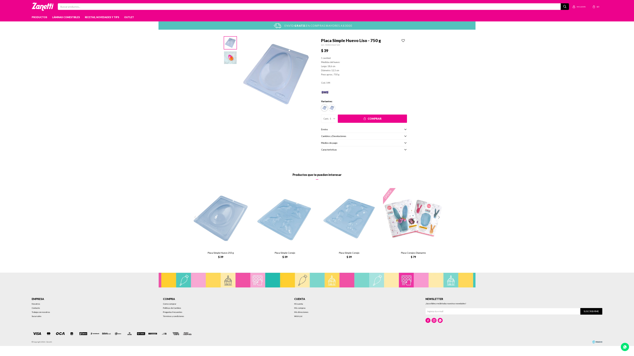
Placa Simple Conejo (285, 252)
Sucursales (36, 316)
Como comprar (169, 304)
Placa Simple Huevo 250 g (221, 252)
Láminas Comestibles (66, 17)
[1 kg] (332, 108)
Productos (39, 17)
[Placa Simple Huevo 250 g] (220, 218)
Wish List (298, 316)
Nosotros (36, 304)
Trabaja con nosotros (41, 312)
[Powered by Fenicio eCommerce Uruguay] (597, 341)
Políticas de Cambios (172, 308)
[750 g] (324, 108)
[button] (439, 217)
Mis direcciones (301, 312)
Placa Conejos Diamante (413, 252)
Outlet (129, 17)
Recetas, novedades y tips (102, 17)
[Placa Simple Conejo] (284, 218)
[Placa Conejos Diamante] (413, 218)
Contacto (36, 308)
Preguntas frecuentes (172, 312)
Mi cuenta (298, 304)
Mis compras (300, 308)
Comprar (375, 118)
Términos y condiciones (173, 316)
